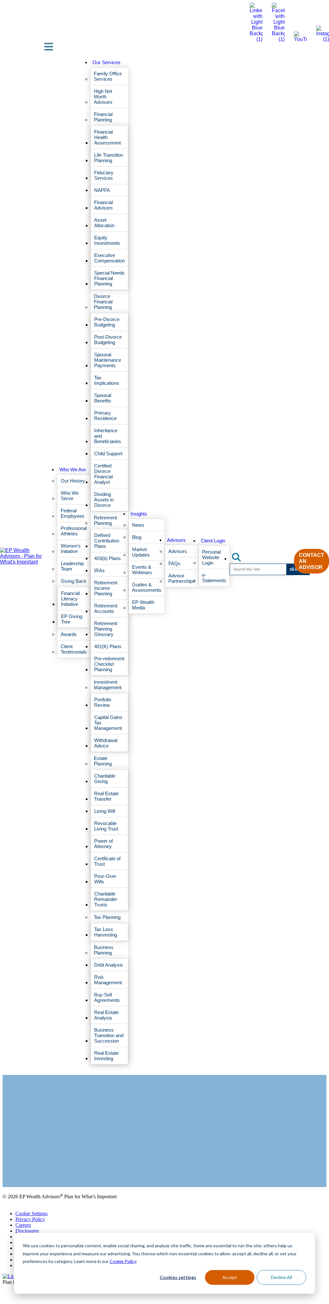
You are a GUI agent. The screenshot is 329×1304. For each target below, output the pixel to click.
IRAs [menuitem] (99, 570)
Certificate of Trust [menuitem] (107, 861)
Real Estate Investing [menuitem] (106, 1055)
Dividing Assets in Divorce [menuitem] (104, 499)
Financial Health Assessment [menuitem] (107, 137)
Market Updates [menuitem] (141, 552)
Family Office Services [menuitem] (108, 76)
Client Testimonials (22, 1168)
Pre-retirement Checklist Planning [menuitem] (109, 664)
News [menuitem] (138, 525)
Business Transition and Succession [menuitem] (108, 1035)
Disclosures (27, 1231)
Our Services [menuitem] (106, 62)
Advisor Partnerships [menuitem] (181, 578)
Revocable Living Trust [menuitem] (106, 826)
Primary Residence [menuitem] (105, 415)
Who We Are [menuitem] (72, 469)
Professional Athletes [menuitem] (74, 530)
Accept (229, 1277)
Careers (23, 1225)
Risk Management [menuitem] (108, 979)
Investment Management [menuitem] (107, 684)
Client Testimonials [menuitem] (74, 649)
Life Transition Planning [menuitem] (108, 157)
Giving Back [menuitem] (73, 581)
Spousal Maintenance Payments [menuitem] (107, 360)
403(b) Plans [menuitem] (107, 558)
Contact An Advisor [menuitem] (311, 561)
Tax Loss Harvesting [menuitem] (105, 932)
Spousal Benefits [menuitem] (102, 397)
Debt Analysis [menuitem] (108, 965)
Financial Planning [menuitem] (103, 116)
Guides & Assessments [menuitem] (146, 587)
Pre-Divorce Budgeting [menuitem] (107, 322)
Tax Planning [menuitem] (107, 917)
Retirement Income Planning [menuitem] (105, 588)
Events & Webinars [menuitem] (142, 569)
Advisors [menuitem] (176, 540)
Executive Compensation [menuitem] (109, 257)
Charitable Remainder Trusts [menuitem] (105, 899)
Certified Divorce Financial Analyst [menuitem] (103, 474)
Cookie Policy (123, 1261)
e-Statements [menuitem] (214, 577)
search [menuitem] (240, 557)
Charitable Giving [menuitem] (104, 778)
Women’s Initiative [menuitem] (71, 548)
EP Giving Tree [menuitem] (71, 619)
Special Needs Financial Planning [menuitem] (109, 278)
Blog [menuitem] (136, 537)
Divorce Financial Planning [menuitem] (103, 301)
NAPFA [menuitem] (102, 190)
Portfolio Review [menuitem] (102, 702)
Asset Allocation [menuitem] (104, 222)
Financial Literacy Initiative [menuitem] (70, 598)
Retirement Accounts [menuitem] (105, 608)
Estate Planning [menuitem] (103, 760)
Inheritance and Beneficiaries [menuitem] (107, 436)
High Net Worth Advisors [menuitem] (103, 96)
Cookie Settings (31, 1213)
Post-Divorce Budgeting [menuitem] (108, 339)
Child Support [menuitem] (108, 453)
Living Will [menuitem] (104, 811)
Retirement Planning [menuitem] (105, 520)
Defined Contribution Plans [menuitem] (106, 540)
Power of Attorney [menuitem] (103, 843)
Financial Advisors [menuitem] (103, 205)
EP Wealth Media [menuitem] (143, 604)
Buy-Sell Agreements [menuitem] (107, 997)
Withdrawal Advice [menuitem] (105, 743)
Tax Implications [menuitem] (106, 380)
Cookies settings (178, 1277)
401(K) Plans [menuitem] (107, 646)
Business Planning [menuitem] (103, 950)
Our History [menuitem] (73, 480)
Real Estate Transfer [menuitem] (106, 796)
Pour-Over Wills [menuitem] (105, 878)
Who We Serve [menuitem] (70, 495)
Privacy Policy (30, 1219)
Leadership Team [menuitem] (72, 566)
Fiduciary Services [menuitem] (103, 175)
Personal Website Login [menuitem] (211, 557)
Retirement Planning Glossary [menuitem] (105, 629)
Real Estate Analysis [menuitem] (106, 1015)
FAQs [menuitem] (174, 563)
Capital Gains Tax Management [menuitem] (108, 722)
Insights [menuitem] (139, 513)
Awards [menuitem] (69, 634)
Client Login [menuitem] (213, 540)
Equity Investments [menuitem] (107, 240)
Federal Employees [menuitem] (72, 513)
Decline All (281, 1277)
